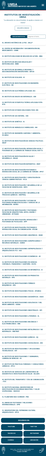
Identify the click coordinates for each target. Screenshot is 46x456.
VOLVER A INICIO (23, 28)
